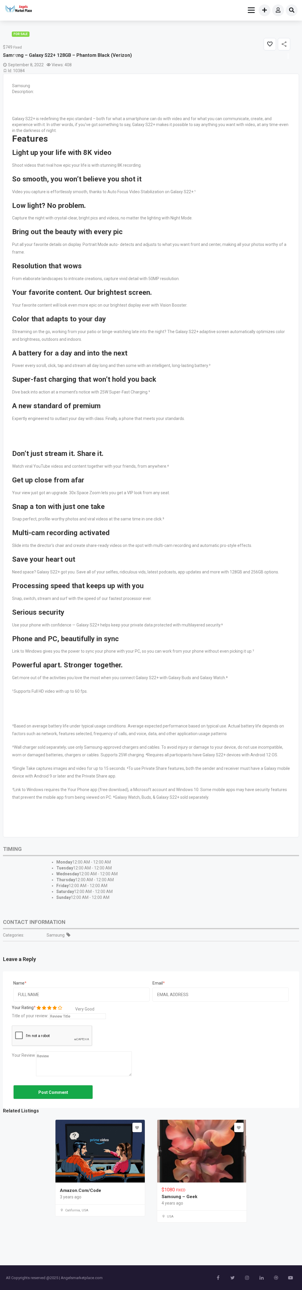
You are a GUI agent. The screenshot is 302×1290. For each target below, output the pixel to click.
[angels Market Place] (18, 9)
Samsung (56, 935)
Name (18, 983)
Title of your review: (30, 1015)
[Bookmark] (137, 1127)
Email (157, 983)
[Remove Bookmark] (270, 44)
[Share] (284, 44)
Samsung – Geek (179, 1196)
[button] (287, 56)
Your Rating (23, 1007)
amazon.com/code (80, 1190)
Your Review (23, 1055)
